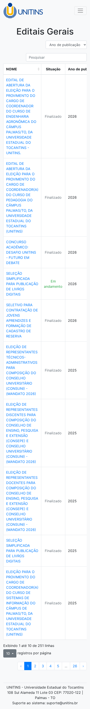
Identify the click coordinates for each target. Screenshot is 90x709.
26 (75, 666)
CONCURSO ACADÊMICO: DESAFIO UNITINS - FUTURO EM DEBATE (21, 252)
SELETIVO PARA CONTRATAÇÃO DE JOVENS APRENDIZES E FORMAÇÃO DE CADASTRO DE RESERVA (22, 320)
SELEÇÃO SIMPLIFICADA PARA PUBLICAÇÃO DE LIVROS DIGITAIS (22, 283)
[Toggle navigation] (80, 10)
